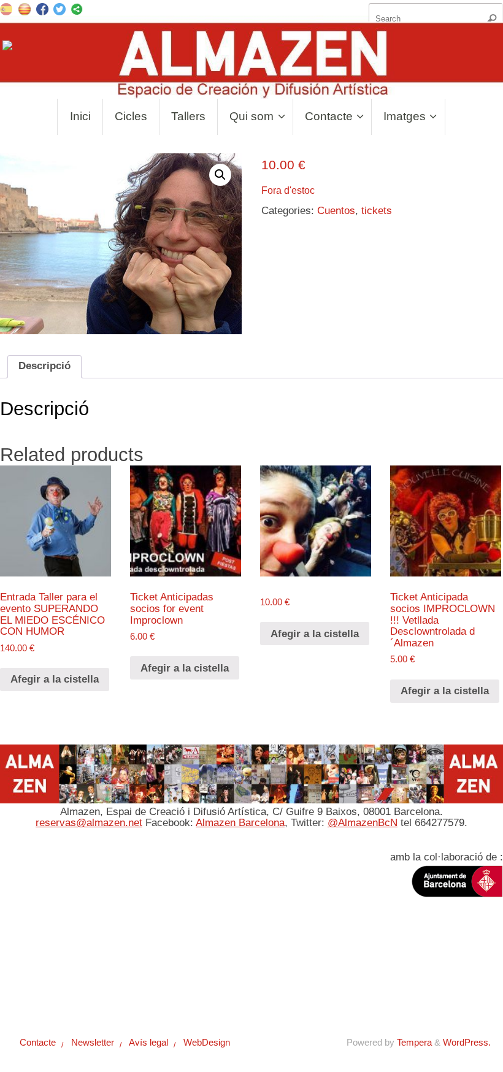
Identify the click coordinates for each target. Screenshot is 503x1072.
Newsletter (87, 974)
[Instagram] (8, 48)
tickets (376, 210)
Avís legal (143, 974)
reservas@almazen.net (89, 823)
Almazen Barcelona (240, 823)
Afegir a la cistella (54, 679)
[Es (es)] (6, 8)
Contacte (32, 974)
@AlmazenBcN (362, 823)
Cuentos (336, 210)
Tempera (414, 1042)
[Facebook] (42, 10)
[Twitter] (59, 10)
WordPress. (467, 1042)
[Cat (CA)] (24, 8)
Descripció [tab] (44, 366)
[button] (220, 175)
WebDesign (201, 974)
